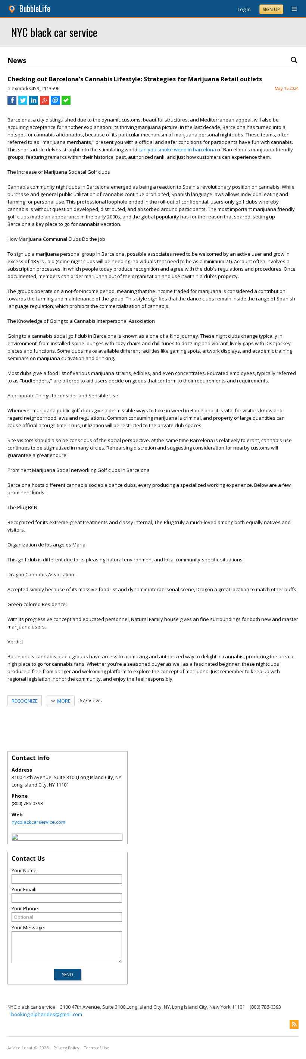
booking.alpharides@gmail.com (46, 1014)
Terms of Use (96, 1047)
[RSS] (294, 1024)
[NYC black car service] (15, 838)
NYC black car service (54, 32)
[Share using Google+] (44, 103)
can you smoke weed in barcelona (177, 149)
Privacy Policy (66, 1047)
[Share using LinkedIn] (33, 103)
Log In (244, 9)
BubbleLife (34, 8)
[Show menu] (291, 9)
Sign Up (271, 9)
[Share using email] (55, 103)
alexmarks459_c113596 (33, 88)
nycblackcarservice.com (38, 822)
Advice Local (19, 1047)
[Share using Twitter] (22, 103)
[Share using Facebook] (11, 103)
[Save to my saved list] (66, 103)
